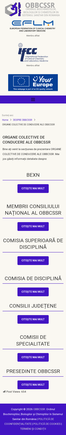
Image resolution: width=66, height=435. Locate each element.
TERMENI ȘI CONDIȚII (33, 428)
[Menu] (33, 99)
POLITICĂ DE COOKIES (47, 423)
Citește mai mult (33, 188)
